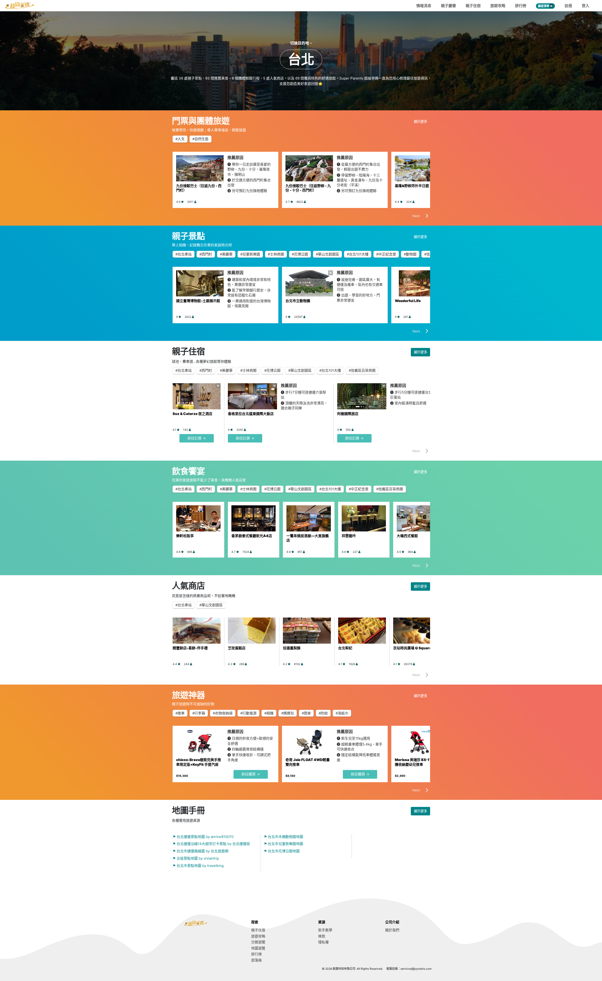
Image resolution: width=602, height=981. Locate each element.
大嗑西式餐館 (407, 536)
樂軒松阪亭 (185, 536)
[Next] (418, 217)
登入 (585, 5)
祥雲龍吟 (349, 536)
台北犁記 (345, 648)
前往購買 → (251, 774)
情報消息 (423, 5)
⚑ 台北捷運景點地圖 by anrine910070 (203, 836)
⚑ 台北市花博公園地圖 (282, 851)
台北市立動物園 (297, 301)
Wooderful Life (408, 301)
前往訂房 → (196, 438)
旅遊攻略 (497, 5)
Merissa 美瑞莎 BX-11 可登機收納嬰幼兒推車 (417, 762)
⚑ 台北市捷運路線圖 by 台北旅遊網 (200, 851)
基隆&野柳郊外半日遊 (412, 185)
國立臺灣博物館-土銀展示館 (198, 301)
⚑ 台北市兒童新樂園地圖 (283, 843)
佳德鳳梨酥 (292, 648)
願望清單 (545, 6)
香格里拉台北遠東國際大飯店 (251, 413)
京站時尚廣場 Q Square (412, 648)
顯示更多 (420, 121)
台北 (301, 59)
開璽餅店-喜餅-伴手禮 (190, 648)
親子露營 (448, 5)
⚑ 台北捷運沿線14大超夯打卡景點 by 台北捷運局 (211, 843)
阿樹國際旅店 (347, 413)
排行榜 (520, 5)
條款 (321, 936)
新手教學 (325, 930)
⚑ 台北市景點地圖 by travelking (198, 865)
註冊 (568, 5)
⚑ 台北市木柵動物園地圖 (283, 836)
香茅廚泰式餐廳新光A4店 (251, 536)
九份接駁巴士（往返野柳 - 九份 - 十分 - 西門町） (308, 188)
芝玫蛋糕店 (237, 648)
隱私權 (323, 942)
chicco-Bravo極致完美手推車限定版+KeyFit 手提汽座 (198, 762)
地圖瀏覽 (258, 948)
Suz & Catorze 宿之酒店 (192, 413)
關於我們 (392, 930)
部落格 (256, 960)
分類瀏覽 (258, 942)
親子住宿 (473, 5)
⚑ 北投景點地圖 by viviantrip (196, 858)
